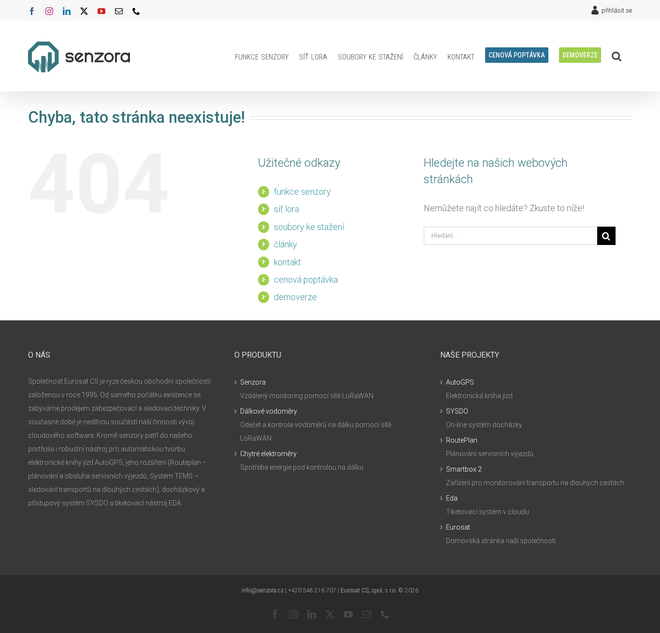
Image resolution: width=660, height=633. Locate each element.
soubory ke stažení (309, 227)
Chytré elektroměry (268, 454)
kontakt (287, 262)
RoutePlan (461, 440)
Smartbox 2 (464, 469)
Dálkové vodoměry (268, 411)
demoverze (295, 297)
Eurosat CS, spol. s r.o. (369, 590)
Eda (452, 498)
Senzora (253, 382)
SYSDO (457, 411)
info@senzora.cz (263, 590)
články (285, 244)
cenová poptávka (306, 279)
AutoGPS (460, 382)
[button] (616, 56)
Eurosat (458, 527)
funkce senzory (302, 192)
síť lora (286, 209)
